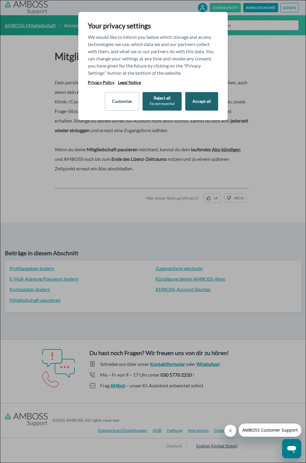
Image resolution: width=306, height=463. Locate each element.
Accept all (201, 101)
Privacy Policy (101, 82)
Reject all (162, 100)
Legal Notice (129, 82)
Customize (122, 101)
